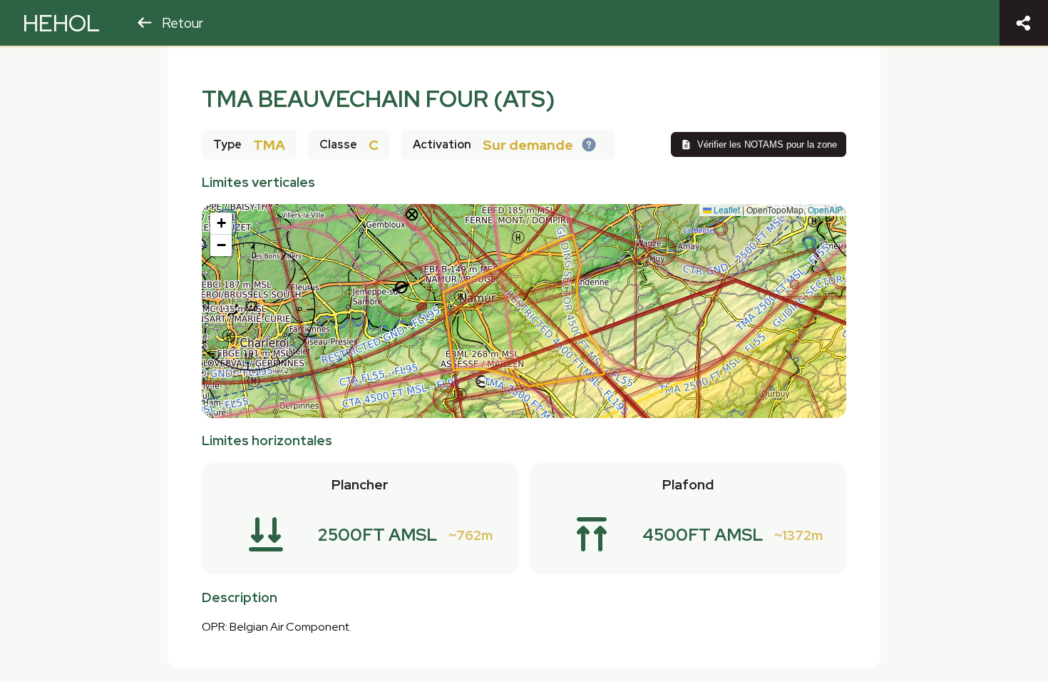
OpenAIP (825, 209)
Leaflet (725, 209)
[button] (221, 224)
